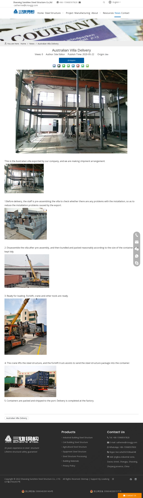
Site (106, 54)
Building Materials (71, 461)
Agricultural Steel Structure (75, 447)
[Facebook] (131, 479)
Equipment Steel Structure (74, 451)
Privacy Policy (69, 465)
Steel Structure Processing (75, 456)
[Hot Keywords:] (104, 2)
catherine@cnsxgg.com (26, 5)
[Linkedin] (135, 479)
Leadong (105, 479)
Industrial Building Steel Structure (78, 437)
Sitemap (84, 479)
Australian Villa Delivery (16, 418)
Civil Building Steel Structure (75, 442)
